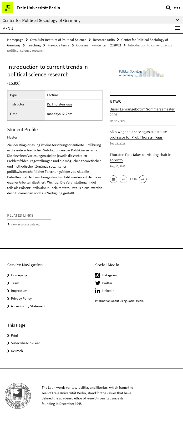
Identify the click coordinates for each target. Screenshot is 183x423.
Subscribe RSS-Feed (25, 343)
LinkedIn (108, 290)
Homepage (15, 39)
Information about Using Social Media (119, 301)
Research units (104, 39)
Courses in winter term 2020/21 (98, 45)
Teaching (34, 45)
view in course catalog (25, 224)
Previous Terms (58, 45)
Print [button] (14, 335)
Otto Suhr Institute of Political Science (58, 39)
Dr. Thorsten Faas (59, 104)
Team (15, 283)
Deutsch (17, 350)
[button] (113, 179)
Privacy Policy (21, 298)
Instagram (109, 275)
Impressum (19, 290)
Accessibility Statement (28, 306)
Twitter (107, 283)
